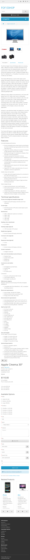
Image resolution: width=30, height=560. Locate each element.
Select (3, 422)
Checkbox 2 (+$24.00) (7, 410)
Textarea (4, 427)
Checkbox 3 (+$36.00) (7, 412)
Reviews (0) (20, 62)
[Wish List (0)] (23, 1)
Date (3, 444)
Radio (3, 396)
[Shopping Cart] (25, 1)
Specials (3, 543)
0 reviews (10, 475)
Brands (2, 538)
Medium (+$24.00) (6, 401)
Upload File (15, 441)
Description (4, 62)
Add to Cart (15, 468)
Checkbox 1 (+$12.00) (7, 408)
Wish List (3, 550)
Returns (2, 532)
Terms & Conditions (5, 527)
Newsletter (3, 551)
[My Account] (21, 1)
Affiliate (2, 541)
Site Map (3, 534)
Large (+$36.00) (6, 403)
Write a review (16, 475)
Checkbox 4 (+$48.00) (7, 414)
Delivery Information (5, 524)
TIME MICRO (6, 367)
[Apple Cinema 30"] (15, 36)
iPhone (5, 495)
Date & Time (4, 455)
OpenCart (9, 557)
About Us (3, 522)
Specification (13, 62)
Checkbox (4, 405)
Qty (2, 461)
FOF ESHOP (8, 7)
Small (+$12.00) (6, 399)
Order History (4, 548)
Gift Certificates (4, 540)
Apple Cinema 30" (11, 23)
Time (3, 449)
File (2, 438)
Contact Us (3, 531)
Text (3, 416)
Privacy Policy (4, 525)
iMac (19, 495)
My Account (3, 547)
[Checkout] (27, 1)
